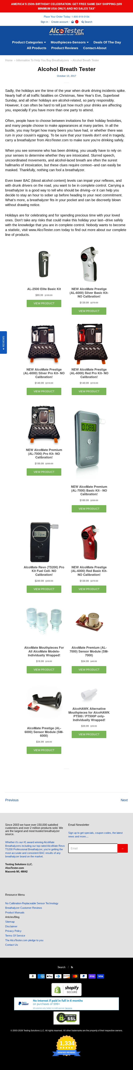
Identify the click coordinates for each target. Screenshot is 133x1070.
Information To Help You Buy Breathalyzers (42, 60)
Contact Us (11, 944)
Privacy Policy (13, 930)
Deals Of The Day (107, 42)
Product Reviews (64, 48)
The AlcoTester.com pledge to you (24, 940)
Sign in (44, 21)
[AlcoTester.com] (66, 33)
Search (88, 21)
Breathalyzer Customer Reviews (23, 907)
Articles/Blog (12, 917)
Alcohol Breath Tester (86, 60)
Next (124, 800)
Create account (59, 21)
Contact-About (94, 48)
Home (9, 60)
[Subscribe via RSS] (72, 967)
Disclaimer (11, 926)
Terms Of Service (15, 935)
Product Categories (27, 42)
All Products (36, 48)
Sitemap (10, 921)
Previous (12, 800)
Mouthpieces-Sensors (68, 42)
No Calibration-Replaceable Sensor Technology (31, 903)
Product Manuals (14, 912)
